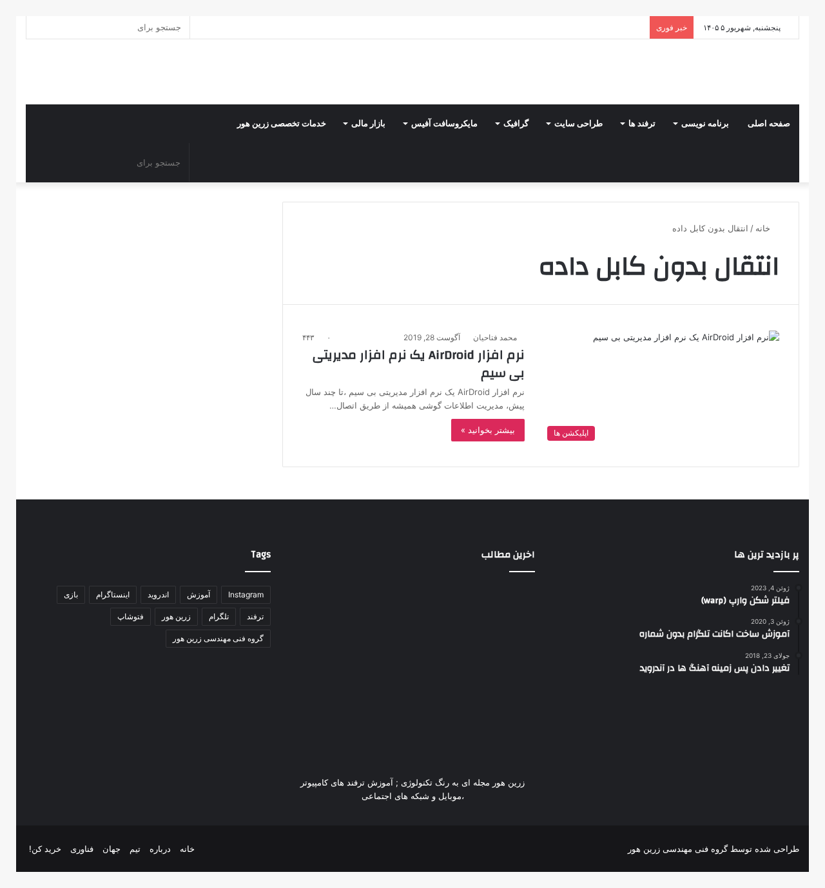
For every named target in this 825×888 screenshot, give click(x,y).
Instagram (246, 594)
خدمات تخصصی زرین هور (281, 123)
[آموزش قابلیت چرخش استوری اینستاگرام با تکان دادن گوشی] (496, 706)
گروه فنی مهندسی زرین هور (218, 638)
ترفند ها (641, 123)
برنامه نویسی (705, 123)
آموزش (198, 594)
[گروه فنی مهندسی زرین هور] (792, 72)
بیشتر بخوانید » (488, 430)
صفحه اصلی (769, 123)
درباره (160, 849)
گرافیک (516, 123)
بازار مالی (368, 123)
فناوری (81, 849)
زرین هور (176, 616)
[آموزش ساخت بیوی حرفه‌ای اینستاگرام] (329, 623)
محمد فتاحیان (495, 337)
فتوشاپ (130, 616)
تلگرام (219, 616)
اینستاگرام (113, 594)
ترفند (255, 616)
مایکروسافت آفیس (444, 123)
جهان (111, 849)
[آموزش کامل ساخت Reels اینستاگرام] (412, 623)
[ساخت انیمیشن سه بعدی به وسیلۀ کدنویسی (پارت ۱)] (329, 706)
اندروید (158, 594)
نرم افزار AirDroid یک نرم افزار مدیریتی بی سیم (419, 364)
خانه (764, 228)
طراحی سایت (578, 123)
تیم (135, 849)
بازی (71, 594)
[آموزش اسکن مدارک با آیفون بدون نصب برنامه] (496, 623)
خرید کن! (45, 849)
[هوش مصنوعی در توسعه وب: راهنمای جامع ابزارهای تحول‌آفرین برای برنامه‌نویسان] (412, 706)
